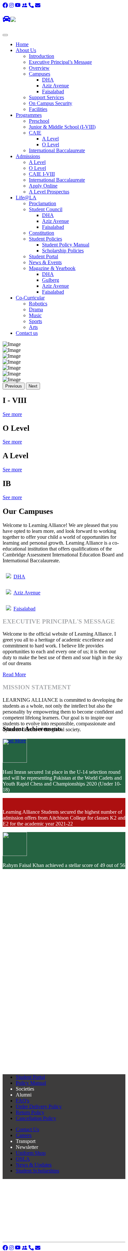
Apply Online (43, 186)
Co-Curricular (30, 297)
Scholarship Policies (63, 250)
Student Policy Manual (65, 244)
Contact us (27, 333)
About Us (26, 50)
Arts (33, 327)
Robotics (38, 303)
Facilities (38, 109)
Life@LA (26, 197)
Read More (14, 674)
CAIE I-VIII (42, 174)
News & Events (45, 262)
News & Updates (34, 1165)
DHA (48, 79)
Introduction (41, 56)
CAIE (35, 133)
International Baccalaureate (57, 150)
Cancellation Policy (36, 1118)
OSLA (23, 1159)
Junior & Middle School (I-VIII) (62, 127)
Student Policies (45, 239)
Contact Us (27, 1129)
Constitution (41, 233)
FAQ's (22, 1100)
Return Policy (30, 1112)
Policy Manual (31, 1083)
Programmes (29, 115)
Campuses (39, 74)
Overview (39, 68)
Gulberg (50, 280)
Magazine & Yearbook (52, 268)
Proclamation (42, 203)
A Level (50, 138)
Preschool (39, 121)
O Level (50, 144)
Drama (36, 309)
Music (35, 315)
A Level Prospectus (49, 191)
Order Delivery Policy (39, 1106)
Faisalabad (53, 91)
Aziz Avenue (55, 85)
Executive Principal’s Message (60, 62)
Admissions (28, 156)
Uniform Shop (31, 1153)
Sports (35, 321)
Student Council (45, 209)
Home (22, 44)
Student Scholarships (37, 1170)
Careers (24, 1135)
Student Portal (43, 256)
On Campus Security (50, 103)
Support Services (46, 97)
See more (12, 414)
